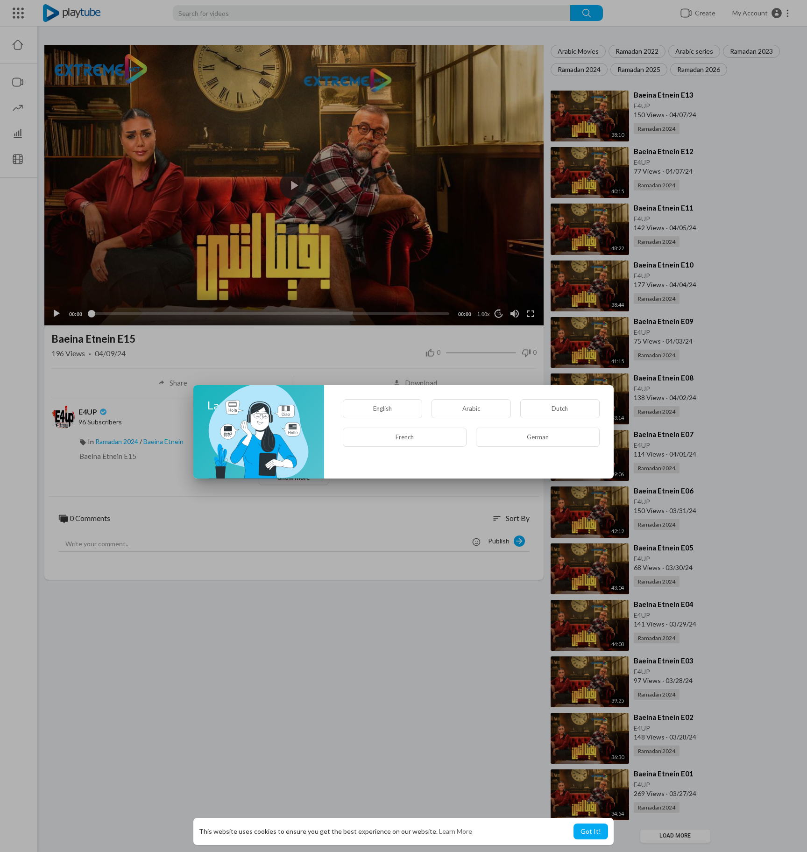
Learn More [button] (455, 831)
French (405, 437)
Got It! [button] (590, 831)
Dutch (560, 408)
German (538, 437)
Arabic (471, 408)
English (382, 408)
